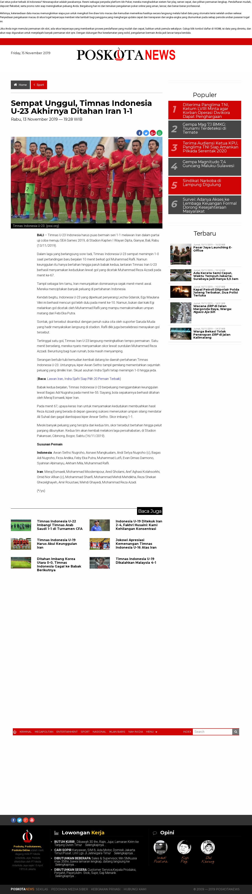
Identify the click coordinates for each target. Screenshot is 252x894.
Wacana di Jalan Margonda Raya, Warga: (212, 309)
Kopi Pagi (185, 859)
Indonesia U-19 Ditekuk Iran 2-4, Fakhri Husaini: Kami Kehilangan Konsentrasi (139, 525)
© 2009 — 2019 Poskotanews (217, 889)
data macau (33, 13)
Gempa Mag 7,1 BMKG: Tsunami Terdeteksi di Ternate (204, 128)
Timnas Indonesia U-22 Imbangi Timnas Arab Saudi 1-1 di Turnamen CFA (59, 525)
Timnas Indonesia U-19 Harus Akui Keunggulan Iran (57, 543)
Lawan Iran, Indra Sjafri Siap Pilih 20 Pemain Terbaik (83, 379)
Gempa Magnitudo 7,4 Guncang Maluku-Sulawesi (208, 163)
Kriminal (26, 731)
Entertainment (67, 731)
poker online (138, 6)
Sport (85, 731)
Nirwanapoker (51, 1)
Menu (150, 731)
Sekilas (42, 889)
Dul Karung (207, 859)
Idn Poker (126, 1)
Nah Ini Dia (135, 731)
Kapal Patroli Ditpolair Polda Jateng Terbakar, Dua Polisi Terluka (216, 292)
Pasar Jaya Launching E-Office (212, 248)
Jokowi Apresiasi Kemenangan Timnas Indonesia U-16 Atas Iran (136, 543)
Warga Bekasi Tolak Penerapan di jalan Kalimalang (211, 334)
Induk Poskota (160, 859)
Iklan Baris (117, 731)
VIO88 (217, 28)
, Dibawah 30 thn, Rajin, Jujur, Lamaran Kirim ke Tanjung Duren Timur (96, 843)
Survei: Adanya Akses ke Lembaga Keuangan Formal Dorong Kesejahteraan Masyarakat (210, 205)
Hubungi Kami (135, 889)
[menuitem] (15, 731)
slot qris (70, 32)
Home (23, 85)
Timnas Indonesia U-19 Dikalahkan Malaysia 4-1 (136, 561)
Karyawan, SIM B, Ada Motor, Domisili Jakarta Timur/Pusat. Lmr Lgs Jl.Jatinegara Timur (94, 851)
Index (187, 731)
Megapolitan (44, 731)
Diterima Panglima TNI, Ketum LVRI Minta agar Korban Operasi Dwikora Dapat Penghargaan (206, 110)
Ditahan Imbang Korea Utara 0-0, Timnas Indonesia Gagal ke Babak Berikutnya (59, 564)
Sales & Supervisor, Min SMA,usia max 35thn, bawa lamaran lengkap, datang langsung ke (95, 861)
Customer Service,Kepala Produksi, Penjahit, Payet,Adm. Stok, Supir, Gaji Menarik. (95, 873)
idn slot (45, 28)
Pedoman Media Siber (69, 889)
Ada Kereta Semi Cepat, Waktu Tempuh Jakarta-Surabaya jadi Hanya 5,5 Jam (215, 276)
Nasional (99, 731)
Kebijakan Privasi (105, 889)
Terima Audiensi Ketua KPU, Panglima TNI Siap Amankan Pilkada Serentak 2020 (210, 147)
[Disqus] (86, 639)
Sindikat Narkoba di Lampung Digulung (202, 182)
